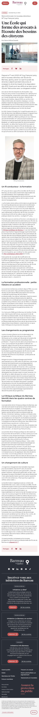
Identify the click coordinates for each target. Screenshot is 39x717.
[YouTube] (26, 569)
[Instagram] (21, 569)
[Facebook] (9, 569)
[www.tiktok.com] (30, 569)
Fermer (34, 712)
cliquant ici (13, 542)
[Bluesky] (13, 569)
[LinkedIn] (17, 569)
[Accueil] (19, 3)
